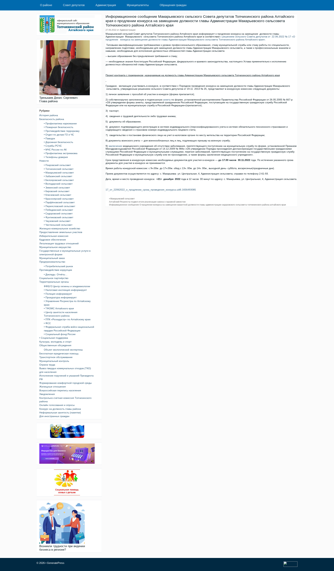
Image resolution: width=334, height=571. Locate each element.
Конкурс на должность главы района (60, 408)
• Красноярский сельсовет (59, 198)
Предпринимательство (52, 261)
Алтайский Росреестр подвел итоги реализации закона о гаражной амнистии (147, 202)
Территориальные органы (54, 281)
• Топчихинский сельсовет (58, 169)
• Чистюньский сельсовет (58, 224)
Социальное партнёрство (53, 278)
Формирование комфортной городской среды (65, 383)
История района (48, 115)
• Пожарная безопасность (58, 127)
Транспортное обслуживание (56, 357)
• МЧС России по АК (55, 149)
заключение (115, 146)
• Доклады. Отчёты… (55, 274)
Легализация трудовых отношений (59, 243)
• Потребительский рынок (58, 266)
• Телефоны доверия (56, 157)
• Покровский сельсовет (57, 165)
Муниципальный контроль (54, 361)
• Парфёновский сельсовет (59, 202)
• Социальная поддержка (53, 337)
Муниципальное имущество (55, 247)
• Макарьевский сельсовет (122, 198)
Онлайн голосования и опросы (57, 405)
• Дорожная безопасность (58, 142)
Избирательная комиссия (53, 236)
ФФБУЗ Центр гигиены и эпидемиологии (67, 286)
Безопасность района (51, 119)
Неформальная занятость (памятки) (60, 412)
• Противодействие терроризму (61, 131)
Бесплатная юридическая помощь (59, 353)
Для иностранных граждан (54, 416)
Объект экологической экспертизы (63, 349)
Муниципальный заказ (52, 258)
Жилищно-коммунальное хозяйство (59, 228)
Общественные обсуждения (55, 345)
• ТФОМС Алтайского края (59, 308)
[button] (55, 5)
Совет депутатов (74, 5)
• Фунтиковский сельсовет (58, 217)
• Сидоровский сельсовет (58, 213)
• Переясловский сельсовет (59, 206)
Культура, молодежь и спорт (55, 341)
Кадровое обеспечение (52, 239)
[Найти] (292, 5)
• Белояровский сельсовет (59, 180)
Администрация (106, 5)
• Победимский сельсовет (58, 209)
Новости (44, 160)
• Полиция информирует (58, 293)
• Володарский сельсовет (58, 183)
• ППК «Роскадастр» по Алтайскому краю (67, 319)
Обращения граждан (173, 5)
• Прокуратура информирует (60, 297)
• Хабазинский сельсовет (58, 176)
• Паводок (49, 138)
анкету (167, 99)
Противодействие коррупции (55, 270)
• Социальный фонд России (59, 334)
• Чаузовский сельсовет (57, 221)
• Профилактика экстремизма (60, 153)
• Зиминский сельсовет (57, 187)
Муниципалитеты (138, 5)
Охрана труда (47, 364)
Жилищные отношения (52, 386)
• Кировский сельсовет (56, 191)
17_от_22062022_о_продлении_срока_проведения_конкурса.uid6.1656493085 (151, 189)
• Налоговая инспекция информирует (65, 290)
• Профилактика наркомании (60, 123)
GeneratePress (55, 562)
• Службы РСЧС (53, 145)
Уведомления (47, 394)
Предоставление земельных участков (60, 232)
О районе (46, 5)
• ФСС (47, 323)
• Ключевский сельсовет (57, 194)
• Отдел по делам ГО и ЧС (59, 134)
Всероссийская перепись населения (60, 390)
